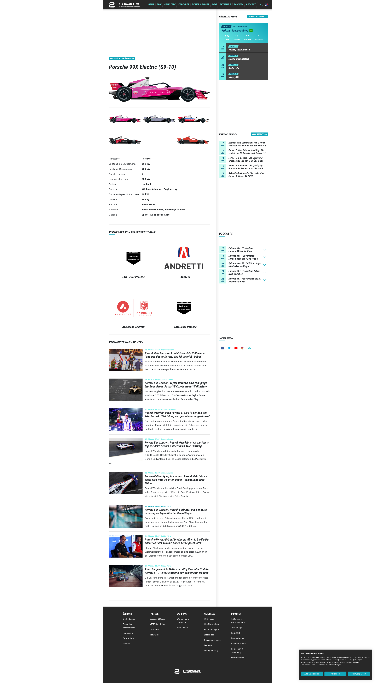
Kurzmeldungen (211, 629)
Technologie (236, 627)
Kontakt (126, 643)
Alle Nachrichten (211, 624)
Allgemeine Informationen (238, 621)
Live (159, 4)
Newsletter (249, 348)
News (151, 4)
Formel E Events (256, 16)
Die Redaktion (129, 619)
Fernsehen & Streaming (237, 650)
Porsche (146, 158)
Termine (208, 645)
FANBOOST (236, 633)
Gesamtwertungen (212, 640)
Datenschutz (128, 638)
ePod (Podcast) (211, 650)
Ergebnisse (209, 634)
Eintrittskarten (237, 657)
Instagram (242, 348)
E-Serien (238, 4)
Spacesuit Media (157, 619)
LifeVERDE (155, 629)
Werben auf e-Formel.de (183, 621)
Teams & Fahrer (200, 4)
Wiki (214, 4)
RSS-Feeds (209, 619)
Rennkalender (237, 638)
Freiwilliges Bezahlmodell (129, 626)
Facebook (222, 348)
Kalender (183, 4)
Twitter (229, 348)
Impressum (128, 633)
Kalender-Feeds (238, 643)
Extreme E (225, 4)
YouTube (236, 348)
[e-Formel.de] (124, 4)
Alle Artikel (258, 134)
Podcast (251, 4)
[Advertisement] (159, 29)
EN (266, 5)
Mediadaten (182, 627)
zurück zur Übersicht (123, 58)
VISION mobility (157, 624)
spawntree (155, 634)
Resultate (169, 4)
